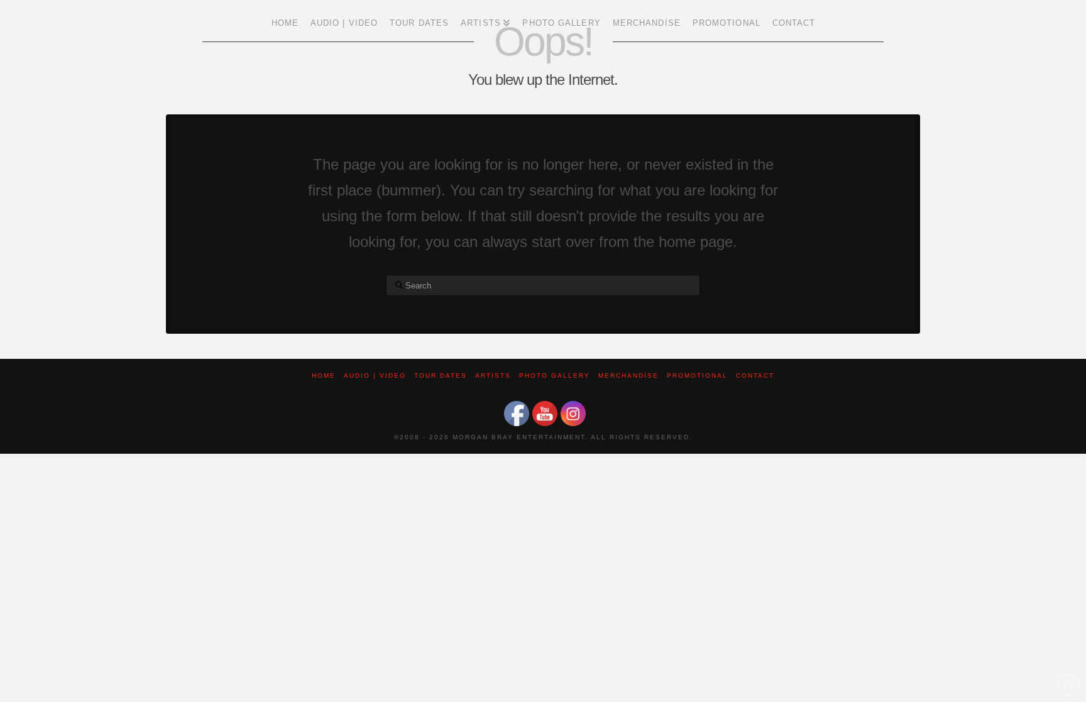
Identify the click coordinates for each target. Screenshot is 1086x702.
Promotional (697, 375)
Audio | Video (375, 375)
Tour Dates (440, 375)
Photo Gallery (554, 375)
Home (324, 375)
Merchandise (628, 375)
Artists (493, 375)
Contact (755, 375)
